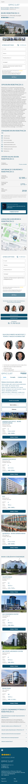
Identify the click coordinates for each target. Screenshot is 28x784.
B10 (3, 496)
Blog (15, 778)
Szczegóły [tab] (12, 377)
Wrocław (17, 7)
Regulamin (3, 778)
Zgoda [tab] (4, 377)
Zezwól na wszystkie (14, 400)
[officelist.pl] (7, 761)
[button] (14, 237)
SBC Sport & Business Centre (12, 651)
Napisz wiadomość (14, 315)
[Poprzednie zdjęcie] (2, 29)
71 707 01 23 (23, 45)
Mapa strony (4, 781)
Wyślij (14, 77)
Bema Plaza (6, 688)
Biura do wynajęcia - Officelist (7, 7)
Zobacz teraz (14, 437)
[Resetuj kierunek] (25, 229)
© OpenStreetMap (16, 248)
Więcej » (18, 73)
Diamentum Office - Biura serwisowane (11, 422)
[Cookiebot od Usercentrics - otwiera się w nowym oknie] (20, 373)
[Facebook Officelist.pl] (2, 750)
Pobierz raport (14, 211)
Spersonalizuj (13, 404)
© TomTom (22, 248)
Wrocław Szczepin (5, 9)
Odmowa (14, 409)
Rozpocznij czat (14, 318)
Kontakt (15, 781)
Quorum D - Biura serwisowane (14, 533)
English (2, 1)
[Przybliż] (25, 225)
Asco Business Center (10, 614)
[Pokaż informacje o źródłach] (25, 249)
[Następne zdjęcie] (26, 29)
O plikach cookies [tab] (22, 377)
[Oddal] (25, 227)
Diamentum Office (9, 459)
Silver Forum (7, 577)
